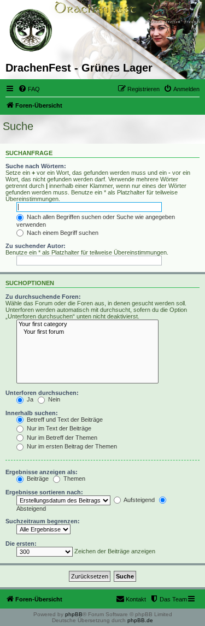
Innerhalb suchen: (31, 413)
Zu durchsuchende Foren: (43, 296)
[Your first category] (87, 324)
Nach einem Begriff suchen (61, 232)
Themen (73, 478)
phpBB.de (140, 620)
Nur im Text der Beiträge (58, 428)
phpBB (74, 614)
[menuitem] (29, 89)
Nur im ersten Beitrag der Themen (71, 446)
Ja (29, 399)
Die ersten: (21, 543)
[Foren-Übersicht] (31, 30)
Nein (53, 399)
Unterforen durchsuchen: (42, 392)
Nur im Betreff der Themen (61, 437)
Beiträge (37, 478)
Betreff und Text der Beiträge (64, 419)
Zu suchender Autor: (35, 246)
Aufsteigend (138, 500)
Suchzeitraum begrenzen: (42, 521)
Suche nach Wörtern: (35, 166)
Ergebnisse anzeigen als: (41, 472)
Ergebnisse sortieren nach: (44, 492)
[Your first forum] (87, 332)
